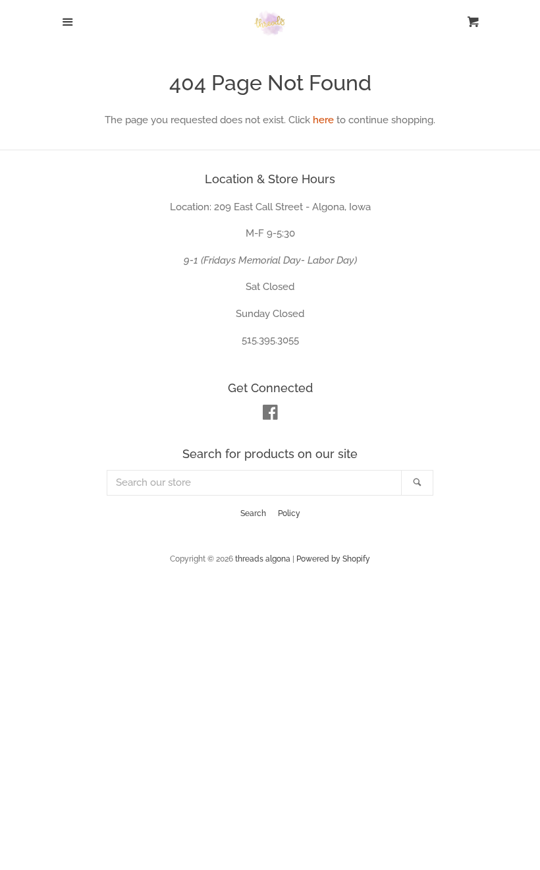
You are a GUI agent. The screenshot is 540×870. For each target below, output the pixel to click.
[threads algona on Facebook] (270, 415)
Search (253, 513)
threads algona (262, 559)
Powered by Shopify (333, 559)
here (323, 120)
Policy (289, 513)
